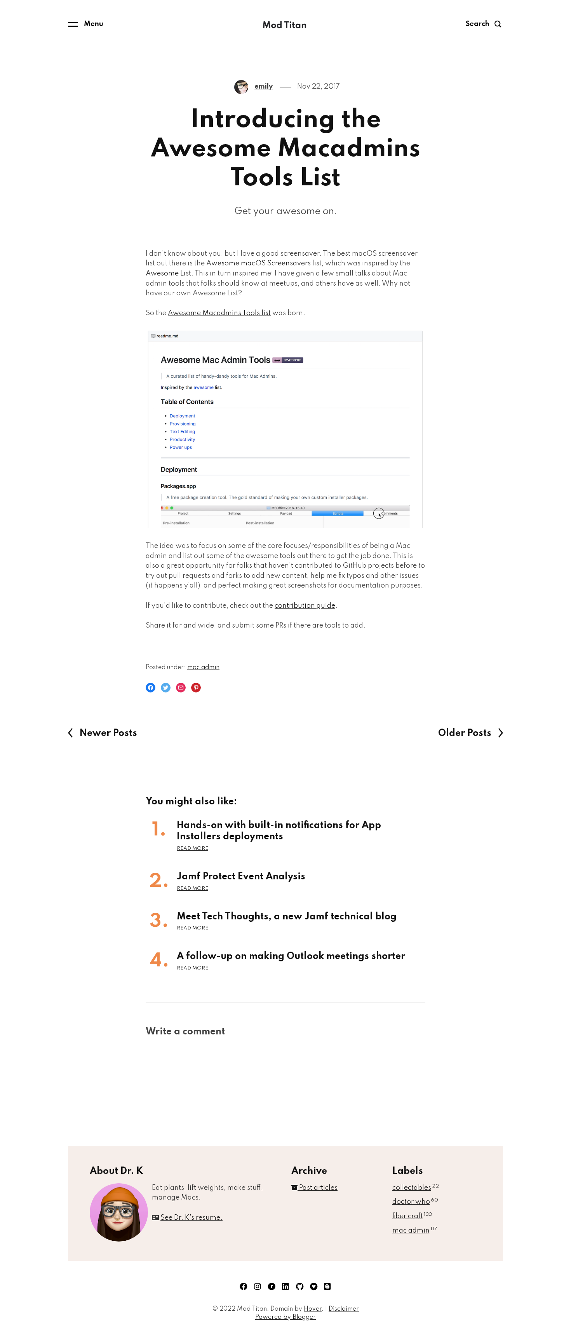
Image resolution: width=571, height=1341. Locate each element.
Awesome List (168, 273)
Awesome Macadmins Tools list (219, 313)
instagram (257, 1286)
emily (263, 86)
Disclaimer (344, 1309)
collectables (415, 1187)
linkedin (285, 1286)
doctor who (415, 1201)
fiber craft (412, 1216)
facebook (243, 1286)
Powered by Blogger (285, 1317)
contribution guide (305, 605)
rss (327, 1286)
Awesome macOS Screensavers (258, 263)
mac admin (203, 667)
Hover (313, 1309)
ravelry (271, 1286)
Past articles (318, 1187)
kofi (313, 1286)
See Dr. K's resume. (191, 1217)
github (299, 1286)
